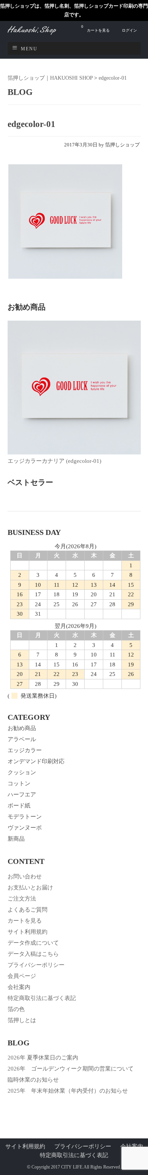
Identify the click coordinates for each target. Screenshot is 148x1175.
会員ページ (22, 976)
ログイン (129, 30)
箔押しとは (22, 1020)
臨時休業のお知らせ (33, 1080)
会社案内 (19, 987)
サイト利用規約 (27, 932)
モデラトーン (25, 817)
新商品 (16, 839)
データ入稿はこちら (33, 954)
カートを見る (95, 28)
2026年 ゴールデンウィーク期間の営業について (71, 1069)
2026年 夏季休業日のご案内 (43, 1058)
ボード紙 (19, 806)
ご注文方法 (22, 899)
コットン (19, 783)
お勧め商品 (22, 728)
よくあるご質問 (27, 910)
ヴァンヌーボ (25, 828)
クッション (22, 772)
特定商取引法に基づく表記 (42, 998)
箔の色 (16, 1009)
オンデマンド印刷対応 (36, 761)
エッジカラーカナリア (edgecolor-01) (54, 461)
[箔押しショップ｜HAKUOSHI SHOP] (40, 33)
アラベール (22, 739)
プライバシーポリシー (36, 965)
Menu (29, 48)
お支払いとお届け (30, 887)
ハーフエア (22, 794)
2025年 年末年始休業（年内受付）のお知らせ (68, 1091)
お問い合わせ (25, 876)
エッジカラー (25, 750)
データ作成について (33, 943)
